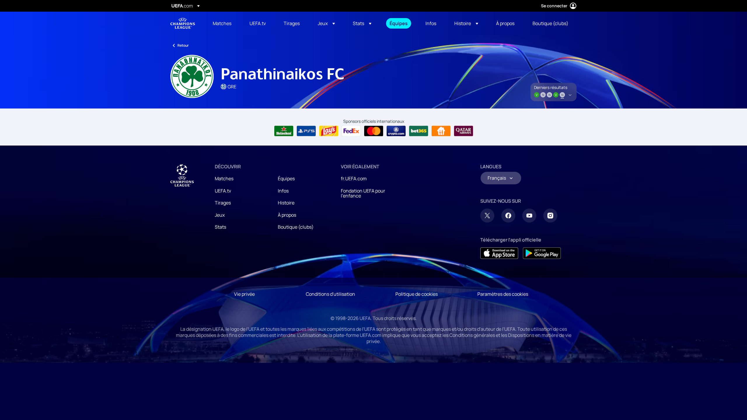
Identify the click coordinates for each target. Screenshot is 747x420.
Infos (283, 191)
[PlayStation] (306, 131)
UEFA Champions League (182, 23)
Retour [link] (183, 45)
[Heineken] (283, 131)
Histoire (286, 203)
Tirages (223, 203)
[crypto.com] (396, 131)
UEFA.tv (223, 191)
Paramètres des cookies (502, 294)
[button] (326, 23)
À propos (287, 215)
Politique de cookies (416, 294)
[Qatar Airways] (463, 131)
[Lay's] (328, 131)
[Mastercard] (373, 131)
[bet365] (418, 131)
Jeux (220, 215)
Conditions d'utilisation (330, 294)
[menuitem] (224, 23)
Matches (224, 178)
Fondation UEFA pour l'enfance (363, 193)
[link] (222, 23)
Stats (220, 227)
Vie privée (244, 294)
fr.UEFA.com (354, 178)
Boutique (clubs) (296, 227)
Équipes (286, 178)
